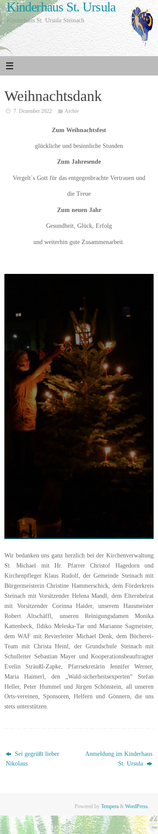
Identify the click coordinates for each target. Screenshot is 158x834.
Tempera (109, 806)
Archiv (72, 111)
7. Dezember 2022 (33, 111)
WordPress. (137, 806)
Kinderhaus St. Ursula (61, 7)
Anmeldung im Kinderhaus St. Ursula (118, 759)
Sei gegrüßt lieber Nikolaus (32, 759)
